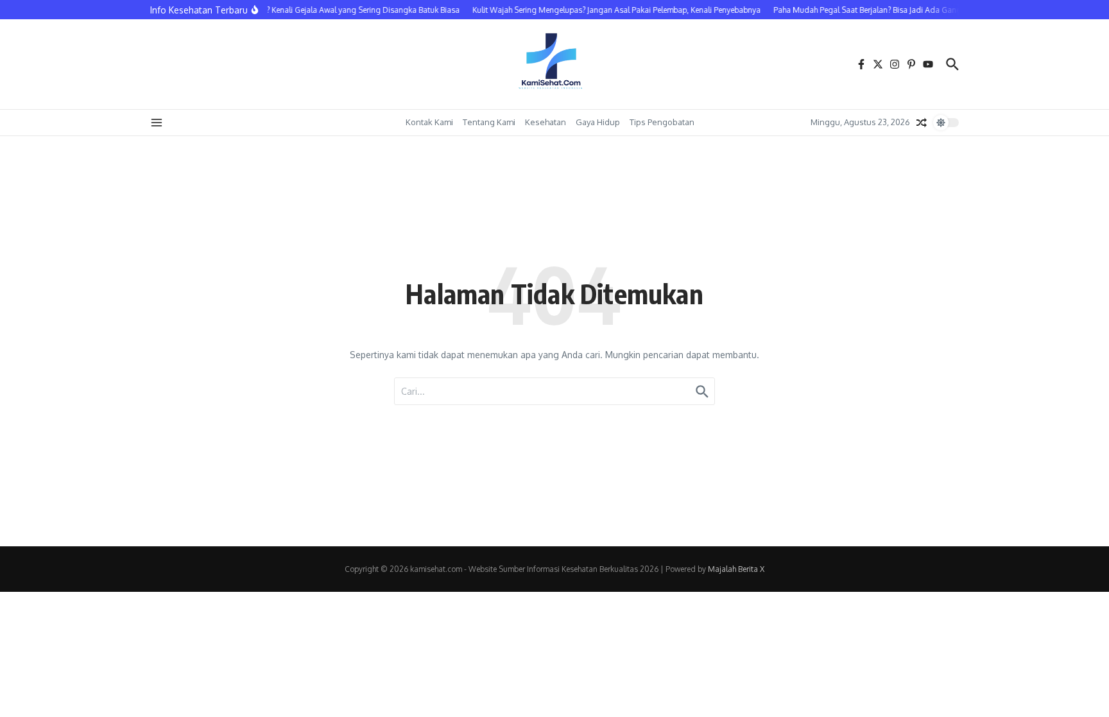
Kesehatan (545, 122)
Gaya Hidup (598, 122)
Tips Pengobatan (662, 122)
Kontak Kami (429, 122)
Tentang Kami (489, 122)
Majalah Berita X (736, 569)
